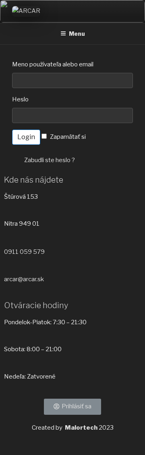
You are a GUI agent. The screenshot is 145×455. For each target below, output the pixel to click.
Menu (77, 33)
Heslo (20, 99)
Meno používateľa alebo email (52, 64)
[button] (72, 407)
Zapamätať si (68, 136)
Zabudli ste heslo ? (49, 160)
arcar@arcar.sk (24, 279)
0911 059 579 (24, 251)
